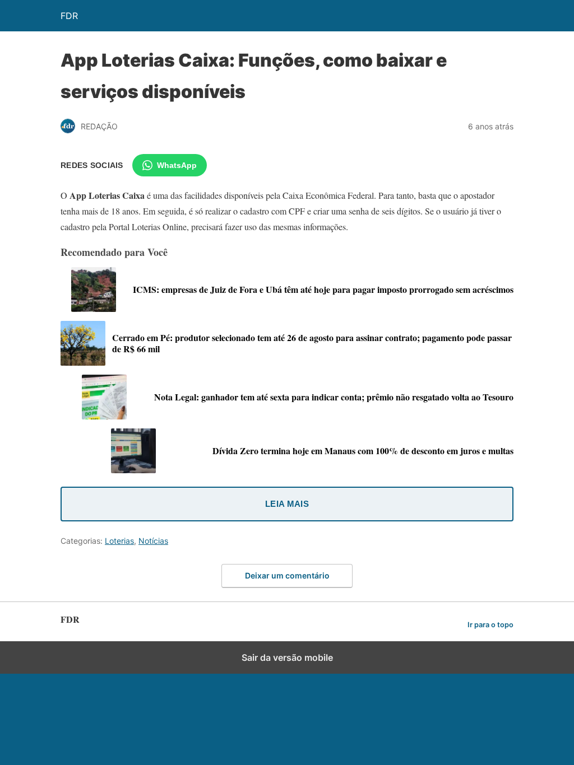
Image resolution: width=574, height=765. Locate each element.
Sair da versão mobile (287, 657)
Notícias (153, 540)
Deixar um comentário (287, 575)
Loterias (119, 540)
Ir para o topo (490, 625)
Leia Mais (287, 504)
